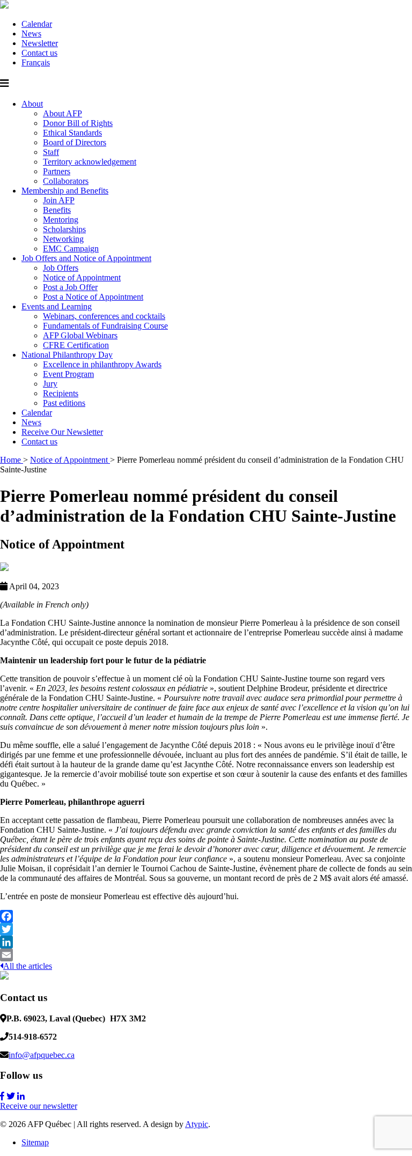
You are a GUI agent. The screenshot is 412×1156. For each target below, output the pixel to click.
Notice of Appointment (82, 277)
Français (35, 62)
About (32, 103)
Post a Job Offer (70, 287)
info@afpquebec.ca (42, 1054)
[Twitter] (206, 929)
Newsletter (39, 43)
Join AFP (59, 200)
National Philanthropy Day (67, 354)
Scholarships (64, 229)
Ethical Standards (72, 132)
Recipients (60, 393)
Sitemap (35, 1142)
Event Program (68, 374)
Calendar (36, 23)
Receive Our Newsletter (62, 431)
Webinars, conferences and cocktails (104, 316)
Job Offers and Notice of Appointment (86, 258)
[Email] (206, 954)
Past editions (64, 402)
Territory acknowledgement (89, 161)
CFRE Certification (76, 345)
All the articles (27, 965)
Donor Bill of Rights (78, 123)
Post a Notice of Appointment (93, 296)
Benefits (57, 209)
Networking (63, 238)
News (31, 33)
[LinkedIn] (206, 942)
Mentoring (60, 219)
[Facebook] (206, 916)
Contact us (39, 52)
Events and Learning (56, 306)
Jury (50, 383)
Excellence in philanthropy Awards (102, 364)
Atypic (196, 1124)
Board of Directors (74, 142)
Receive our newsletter (38, 1105)
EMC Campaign (71, 248)
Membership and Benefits (64, 190)
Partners (56, 171)
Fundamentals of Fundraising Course (105, 325)
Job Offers (60, 267)
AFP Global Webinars (80, 335)
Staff (51, 152)
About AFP (62, 113)
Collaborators (66, 181)
